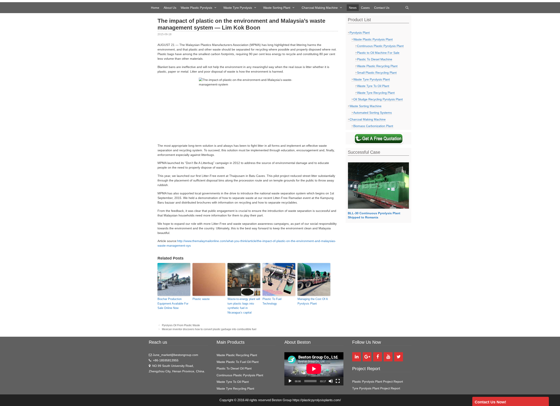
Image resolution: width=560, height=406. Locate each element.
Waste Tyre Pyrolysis (237, 7)
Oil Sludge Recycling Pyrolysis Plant (378, 99)
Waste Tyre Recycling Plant (376, 92)
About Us (170, 7)
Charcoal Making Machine (320, 7)
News (353, 7)
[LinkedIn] (356, 356)
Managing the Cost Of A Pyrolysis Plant (313, 301)
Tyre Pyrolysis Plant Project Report (376, 388)
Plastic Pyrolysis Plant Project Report (377, 381)
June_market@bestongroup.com (175, 355)
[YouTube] (388, 356)
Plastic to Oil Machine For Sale (378, 52)
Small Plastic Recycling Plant (377, 72)
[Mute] (331, 381)
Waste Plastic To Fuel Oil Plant (238, 362)
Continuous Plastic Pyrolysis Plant (380, 46)
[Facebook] (377, 356)
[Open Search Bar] (407, 7)
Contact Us (381, 7)
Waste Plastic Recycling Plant (377, 66)
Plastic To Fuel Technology (272, 301)
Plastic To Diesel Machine (374, 59)
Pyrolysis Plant (360, 32)
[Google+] (367, 356)
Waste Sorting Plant (276, 7)
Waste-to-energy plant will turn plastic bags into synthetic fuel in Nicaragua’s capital (244, 305)
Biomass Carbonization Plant (373, 126)
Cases (365, 7)
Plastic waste (201, 299)
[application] (313, 368)
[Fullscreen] (338, 381)
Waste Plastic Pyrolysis (196, 7)
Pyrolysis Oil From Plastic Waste (181, 325)
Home (155, 7)
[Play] (290, 381)
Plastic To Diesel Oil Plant (234, 368)
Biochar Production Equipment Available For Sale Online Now (173, 303)
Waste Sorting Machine (366, 106)
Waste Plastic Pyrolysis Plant (373, 39)
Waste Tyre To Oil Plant (373, 86)
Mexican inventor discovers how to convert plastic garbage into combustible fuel (209, 329)
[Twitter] (398, 356)
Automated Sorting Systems (372, 112)
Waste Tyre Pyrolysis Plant (371, 79)
